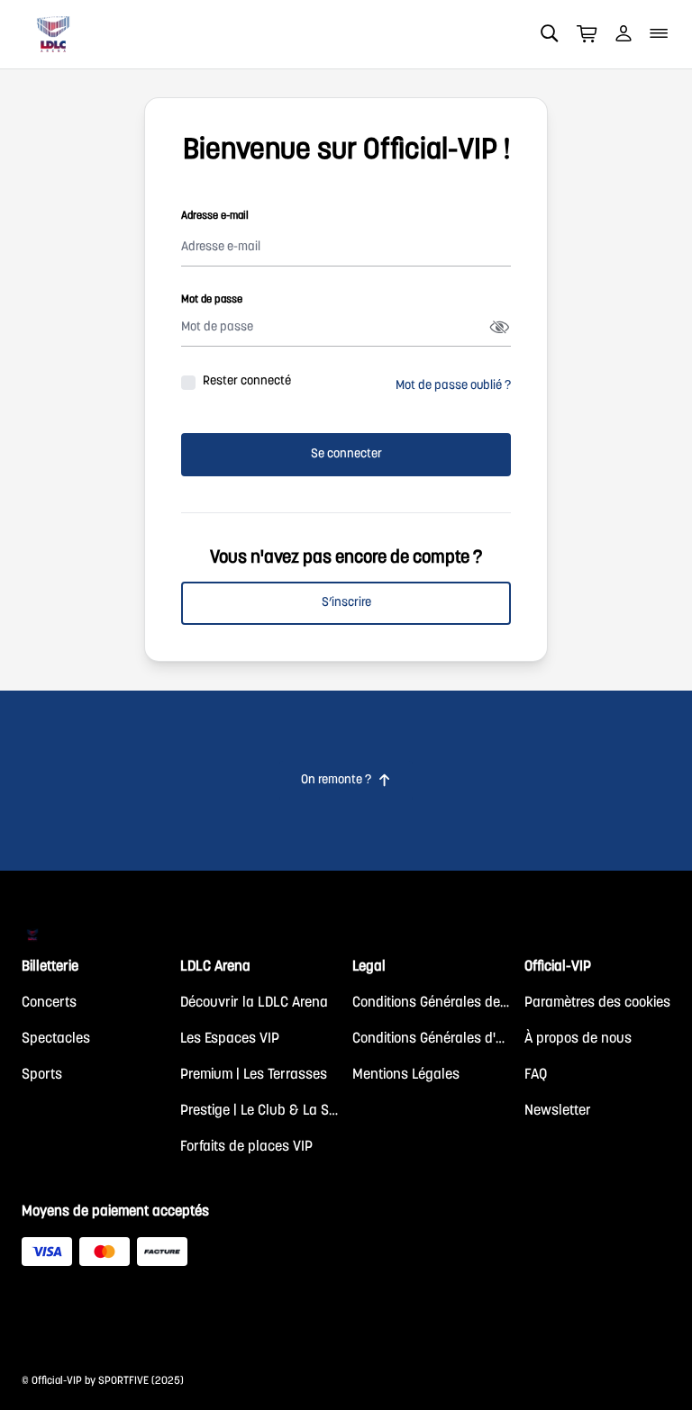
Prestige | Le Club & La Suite (259, 1111)
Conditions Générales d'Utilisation (431, 1039)
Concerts (49, 1003)
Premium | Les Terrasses (253, 1075)
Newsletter (557, 1111)
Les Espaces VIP (229, 1039)
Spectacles (56, 1039)
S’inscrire (346, 603)
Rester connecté (247, 381)
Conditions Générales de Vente (431, 1003)
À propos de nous (578, 1039)
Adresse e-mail (215, 216)
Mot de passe (211, 299)
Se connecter (346, 454)
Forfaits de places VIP (246, 1147)
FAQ (535, 1075)
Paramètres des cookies (597, 1003)
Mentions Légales (406, 1075)
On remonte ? (346, 780)
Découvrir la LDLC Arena (254, 1003)
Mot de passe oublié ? (453, 386)
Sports (42, 1075)
